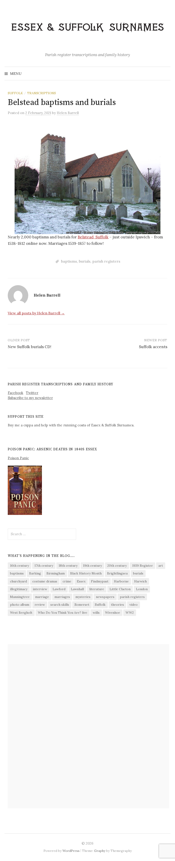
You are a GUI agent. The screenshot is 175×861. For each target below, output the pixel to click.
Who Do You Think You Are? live (62, 613)
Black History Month (86, 573)
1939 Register (142, 566)
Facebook (15, 393)
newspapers (105, 597)
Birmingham (55, 573)
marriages (62, 597)
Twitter (32, 393)
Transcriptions (41, 93)
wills (96, 613)
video (133, 605)
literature (96, 589)
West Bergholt (21, 613)
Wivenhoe (112, 613)
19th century (92, 566)
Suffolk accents (153, 346)
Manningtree (20, 597)
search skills (59, 605)
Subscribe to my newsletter (30, 398)
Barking (35, 573)
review (40, 605)
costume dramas (44, 581)
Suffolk (15, 93)
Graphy (99, 851)
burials (84, 261)
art (160, 566)
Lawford (59, 589)
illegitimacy (18, 589)
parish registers (106, 261)
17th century (43, 566)
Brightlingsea (117, 573)
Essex (81, 581)
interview (40, 589)
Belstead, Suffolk (93, 237)
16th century (19, 566)
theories (117, 605)
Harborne (121, 581)
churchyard (18, 581)
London (142, 589)
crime (67, 581)
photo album (19, 605)
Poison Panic (18, 458)
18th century (68, 566)
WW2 (130, 613)
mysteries (82, 597)
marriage (42, 597)
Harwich (140, 581)
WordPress (71, 851)
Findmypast (99, 581)
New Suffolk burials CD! (29, 346)
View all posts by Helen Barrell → (36, 313)
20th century (117, 566)
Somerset (82, 605)
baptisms (69, 261)
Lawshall (77, 589)
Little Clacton (120, 589)
